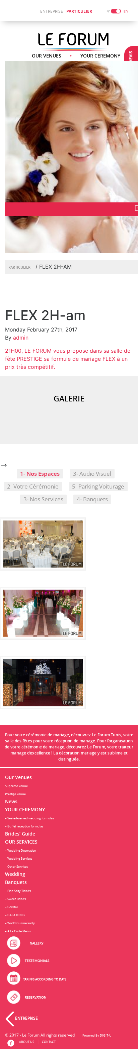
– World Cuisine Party (20, 923)
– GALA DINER (15, 915)
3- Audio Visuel (92, 473)
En (126, 11)
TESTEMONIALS (37, 961)
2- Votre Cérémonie (33, 486)
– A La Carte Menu (18, 931)
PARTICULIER (79, 11)
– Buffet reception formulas (24, 826)
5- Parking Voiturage (98, 486)
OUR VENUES (46, 55)
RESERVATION (36, 997)
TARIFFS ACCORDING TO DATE (44, 979)
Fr (108, 11)
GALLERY (37, 943)
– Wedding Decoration (20, 850)
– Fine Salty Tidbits (18, 891)
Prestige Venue (15, 794)
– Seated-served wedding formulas (29, 818)
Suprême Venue (16, 786)
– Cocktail (11, 907)
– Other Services (16, 866)
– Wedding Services (18, 858)
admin (20, 337)
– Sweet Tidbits (15, 899)
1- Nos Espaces (40, 473)
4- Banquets (92, 499)
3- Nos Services (43, 499)
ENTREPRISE (51, 11)
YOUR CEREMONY (100, 55)
